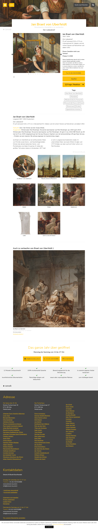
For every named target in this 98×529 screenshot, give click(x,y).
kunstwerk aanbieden (10, 492)
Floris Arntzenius (39, 414)
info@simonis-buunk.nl (10, 486)
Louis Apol (6, 416)
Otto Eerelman (7, 420)
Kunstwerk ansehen (18, 334)
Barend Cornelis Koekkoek (11, 430)
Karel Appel (69, 407)
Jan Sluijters (38, 445)
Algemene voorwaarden (10, 497)
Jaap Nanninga (70, 438)
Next (61, 54)
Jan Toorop (37, 451)
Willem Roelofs (8, 447)
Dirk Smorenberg (39, 447)
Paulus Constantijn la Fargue (12, 424)
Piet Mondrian (38, 440)
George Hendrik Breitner (42, 416)
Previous (12, 54)
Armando (69, 409)
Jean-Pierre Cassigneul (73, 417)
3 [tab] (33, 74)
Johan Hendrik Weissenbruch (12, 459)
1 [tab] (28, 74)
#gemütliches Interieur (73, 109)
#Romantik (67, 103)
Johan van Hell (70, 425)
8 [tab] (44, 74)
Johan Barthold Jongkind (10, 428)
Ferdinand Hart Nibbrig (41, 424)
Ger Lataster (70, 431)
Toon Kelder (38, 432)
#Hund (81, 103)
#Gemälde (74, 97)
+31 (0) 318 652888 (74, 73)
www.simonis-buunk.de (10, 511)
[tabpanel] (36, 62)
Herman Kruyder (39, 434)
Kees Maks (37, 438)
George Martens (71, 435)
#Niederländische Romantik (73, 100)
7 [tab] (42, 74)
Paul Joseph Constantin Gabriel (13, 426)
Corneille (69, 421)
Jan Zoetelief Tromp (9, 455)
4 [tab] (35, 74)
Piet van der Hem (40, 426)
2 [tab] (31, 74)
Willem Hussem (71, 429)
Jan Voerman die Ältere (41, 449)
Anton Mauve (7, 440)
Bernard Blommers (9, 418)
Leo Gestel (37, 422)
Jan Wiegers (70, 446)
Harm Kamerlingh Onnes (42, 442)
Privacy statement (9, 500)
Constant (69, 419)
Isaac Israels (38, 430)
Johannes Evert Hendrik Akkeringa (13, 414)
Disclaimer (6, 504)
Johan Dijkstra (70, 423)
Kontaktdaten (68, 359)
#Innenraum (70, 106)
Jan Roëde (69, 442)
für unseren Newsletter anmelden (14, 518)
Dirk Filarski (38, 420)
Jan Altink (69, 404)
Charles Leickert (8, 436)
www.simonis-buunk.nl (10, 484)
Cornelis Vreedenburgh (41, 453)
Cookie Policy (7, 502)
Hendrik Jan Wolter (40, 457)
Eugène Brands (70, 415)
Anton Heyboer (71, 427)
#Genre (75, 103)
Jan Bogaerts (70, 413)
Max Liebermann (39, 436)
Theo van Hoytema (40, 428)
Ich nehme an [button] (49, 527)
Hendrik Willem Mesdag (11, 442)
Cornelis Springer (8, 453)
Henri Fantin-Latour (40, 418)
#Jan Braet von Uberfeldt (74, 93)
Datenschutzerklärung (57, 524)
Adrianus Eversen (8, 422)
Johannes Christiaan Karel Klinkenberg (15, 434)
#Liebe (78, 106)
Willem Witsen (39, 455)
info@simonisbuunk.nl (33, 359)
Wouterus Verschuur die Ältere (13, 457)
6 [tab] (40, 74)
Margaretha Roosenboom (11, 449)
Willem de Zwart (39, 459)
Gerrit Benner (70, 411)
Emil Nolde (69, 440)
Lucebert (69, 433)
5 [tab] (38, 74)
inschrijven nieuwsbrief (11, 490)
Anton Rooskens (71, 444)
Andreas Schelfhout (9, 451)
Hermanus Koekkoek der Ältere (13, 432)
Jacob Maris (6, 438)
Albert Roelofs (7, 445)
